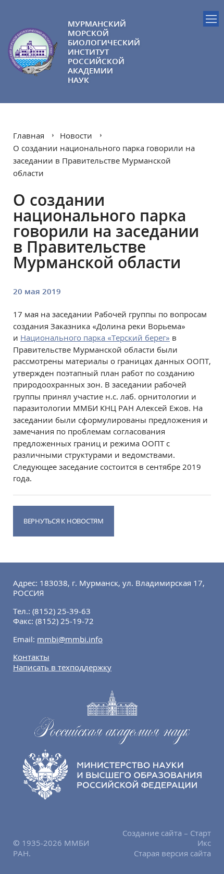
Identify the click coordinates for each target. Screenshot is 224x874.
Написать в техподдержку (62, 667)
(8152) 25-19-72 (64, 621)
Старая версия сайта (172, 853)
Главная (28, 135)
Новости (76, 135)
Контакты (31, 657)
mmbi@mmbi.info (70, 639)
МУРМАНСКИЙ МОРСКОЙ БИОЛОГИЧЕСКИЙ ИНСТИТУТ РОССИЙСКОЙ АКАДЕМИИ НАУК (90, 51)
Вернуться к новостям (63, 521)
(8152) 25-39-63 (61, 611)
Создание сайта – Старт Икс (166, 838)
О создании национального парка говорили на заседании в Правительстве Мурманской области (104, 160)
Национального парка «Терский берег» (95, 337)
